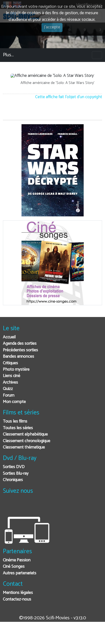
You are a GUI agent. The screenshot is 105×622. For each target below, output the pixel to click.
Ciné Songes (14, 566)
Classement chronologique (26, 441)
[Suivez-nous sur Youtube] (32, 506)
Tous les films (15, 421)
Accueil (9, 337)
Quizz (8, 388)
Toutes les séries (18, 428)
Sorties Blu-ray (16, 473)
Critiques (10, 363)
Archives (10, 382)
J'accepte (52, 27)
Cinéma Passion (17, 560)
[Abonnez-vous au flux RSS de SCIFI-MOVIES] (44, 506)
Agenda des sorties (20, 343)
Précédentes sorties (20, 350)
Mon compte (14, 401)
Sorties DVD (14, 466)
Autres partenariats (19, 573)
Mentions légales (18, 592)
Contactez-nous (17, 599)
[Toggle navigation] (97, 55)
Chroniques (13, 479)
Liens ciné (11, 375)
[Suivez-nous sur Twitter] (20, 506)
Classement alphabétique (25, 434)
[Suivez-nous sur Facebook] (8, 506)
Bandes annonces (18, 356)
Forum (8, 395)
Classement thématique (24, 447)
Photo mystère (16, 369)
